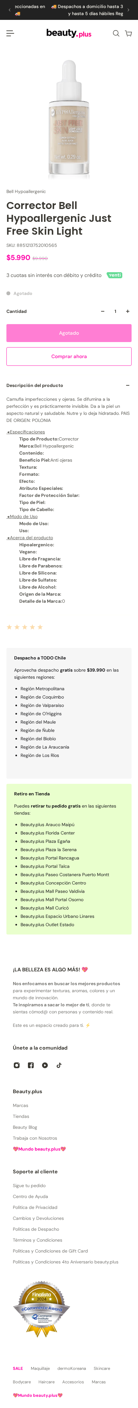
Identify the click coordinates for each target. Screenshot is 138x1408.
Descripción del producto (34, 385)
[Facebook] (31, 1065)
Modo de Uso (22, 516)
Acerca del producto (29, 538)
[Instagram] (17, 1065)
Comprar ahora (69, 356)
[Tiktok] (59, 1065)
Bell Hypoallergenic (26, 191)
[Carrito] (128, 33)
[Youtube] (45, 1065)
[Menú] (10, 33)
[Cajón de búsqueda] (116, 33)
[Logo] (69, 33)
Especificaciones (25, 432)
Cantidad (16, 311)
